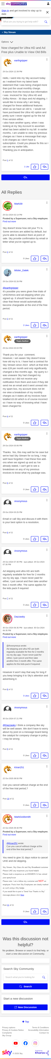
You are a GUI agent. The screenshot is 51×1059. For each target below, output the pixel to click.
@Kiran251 (12, 843)
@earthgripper (10, 288)
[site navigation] (3, 4)
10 (8, 799)
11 (8, 905)
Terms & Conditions (40, 1027)
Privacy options (8, 1027)
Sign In (48, 4)
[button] (47, 59)
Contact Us (44, 1033)
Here (22, 895)
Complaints (7, 1033)
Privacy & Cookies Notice (13, 1030)
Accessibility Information (38, 1030)
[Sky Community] (17, 4)
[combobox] (23, 21)
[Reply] (44, 167)
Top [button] (27, 1021)
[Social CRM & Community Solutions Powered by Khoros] (42, 1052)
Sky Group (6, 1035)
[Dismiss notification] (47, 12)
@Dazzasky (9, 725)
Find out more (9, 221)
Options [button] (5, 42)
